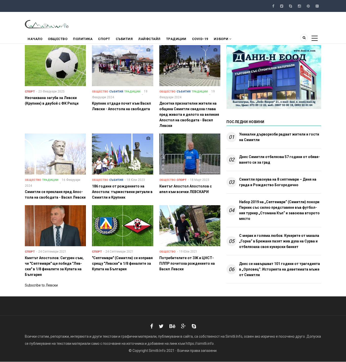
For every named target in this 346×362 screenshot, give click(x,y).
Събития (124, 39)
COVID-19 (200, 39)
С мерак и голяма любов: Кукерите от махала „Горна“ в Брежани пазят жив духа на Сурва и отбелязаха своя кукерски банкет (279, 241)
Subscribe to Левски (41, 285)
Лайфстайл (149, 39)
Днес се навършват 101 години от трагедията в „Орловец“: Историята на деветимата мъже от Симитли (279, 269)
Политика (82, 39)
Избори (221, 39)
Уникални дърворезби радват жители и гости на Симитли (279, 137)
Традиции (176, 39)
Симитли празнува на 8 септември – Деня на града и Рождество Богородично (277, 182)
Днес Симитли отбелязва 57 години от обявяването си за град (279, 159)
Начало (35, 39)
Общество (57, 39)
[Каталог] (47, 24)
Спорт (104, 39)
